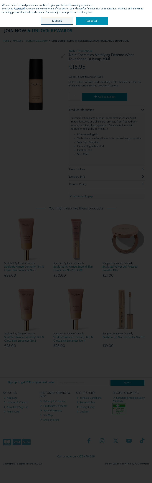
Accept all (92, 20)
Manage (57, 20)
